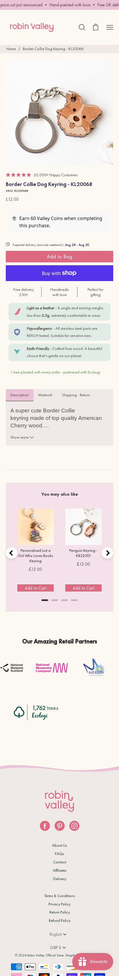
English (56, 934)
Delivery (59, 878)
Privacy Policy (59, 904)
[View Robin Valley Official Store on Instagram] (74, 826)
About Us (59, 845)
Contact (59, 862)
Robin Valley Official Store (45, 955)
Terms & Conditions (59, 895)
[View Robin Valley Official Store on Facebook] (45, 826)
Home (11, 48)
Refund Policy (59, 920)
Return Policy (59, 912)
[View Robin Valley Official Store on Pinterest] (60, 826)
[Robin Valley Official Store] (32, 27)
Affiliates (59, 870)
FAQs (59, 853)
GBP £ (55, 947)
